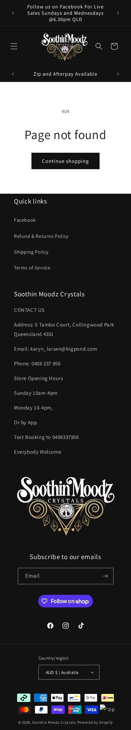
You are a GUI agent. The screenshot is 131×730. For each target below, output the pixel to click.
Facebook (25, 220)
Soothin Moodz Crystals (54, 722)
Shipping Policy (31, 252)
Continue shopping (65, 161)
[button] (14, 46)
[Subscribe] (105, 576)
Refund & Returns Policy (41, 236)
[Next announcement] (118, 13)
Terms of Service (32, 267)
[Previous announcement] (13, 13)
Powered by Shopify (95, 722)
